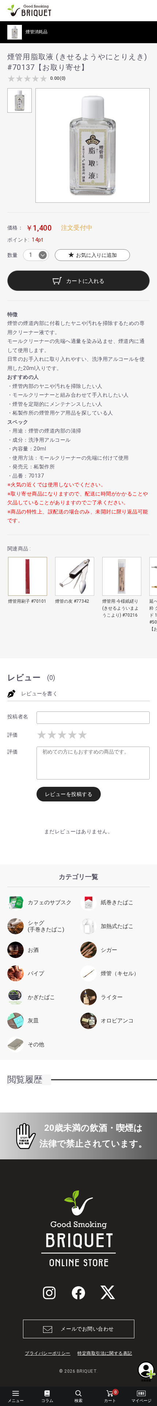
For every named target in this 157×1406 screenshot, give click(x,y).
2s (52, 735)
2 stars (19, 79)
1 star (11, 79)
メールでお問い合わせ (87, 1329)
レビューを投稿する (69, 794)
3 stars (27, 79)
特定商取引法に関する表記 (104, 1353)
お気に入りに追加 (95, 255)
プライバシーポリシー (47, 1353)
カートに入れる (84, 281)
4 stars (35, 79)
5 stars (43, 79)
